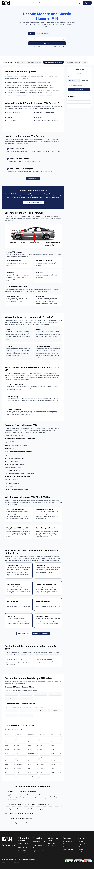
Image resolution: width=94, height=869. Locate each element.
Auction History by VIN (38, 851)
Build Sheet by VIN (23, 847)
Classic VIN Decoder (54, 846)
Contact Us (82, 846)
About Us (81, 841)
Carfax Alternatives (68, 849)
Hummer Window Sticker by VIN (47, 659)
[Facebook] (3, 845)
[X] (6, 845)
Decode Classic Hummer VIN (73, 62)
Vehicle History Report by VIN (39, 842)
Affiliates (81, 849)
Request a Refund (83, 844)
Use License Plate (61, 46)
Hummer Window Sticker (74, 99)
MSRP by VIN (22, 853)
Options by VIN (22, 850)
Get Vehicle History (79, 89)
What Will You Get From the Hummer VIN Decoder (29, 62)
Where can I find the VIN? (34, 46)
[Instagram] (12, 845)
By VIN (31, 33)
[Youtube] (15, 845)
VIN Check (33, 3)
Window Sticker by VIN (23, 844)
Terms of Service (16, 862)
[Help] (63, 39)
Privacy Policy (5, 862)
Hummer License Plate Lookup (75, 102)
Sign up (87, 3)
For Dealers (82, 852)
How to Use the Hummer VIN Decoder (53, 62)
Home (3, 58)
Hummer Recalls (72, 105)
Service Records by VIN (38, 846)
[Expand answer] (6, 804)
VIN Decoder (11, 58)
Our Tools (52, 3)
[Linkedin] (9, 845)
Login (79, 3)
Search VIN (47, 43)
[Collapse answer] (5, 791)
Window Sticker (43, 3)
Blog (64, 846)
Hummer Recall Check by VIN (16, 659)
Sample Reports (67, 841)
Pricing (65, 844)
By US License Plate (42, 33)
